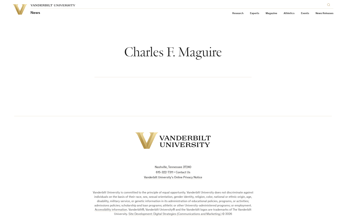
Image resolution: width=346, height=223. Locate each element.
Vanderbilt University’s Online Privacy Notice (173, 177)
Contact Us (183, 172)
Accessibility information (111, 209)
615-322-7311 (164, 172)
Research (237, 13)
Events (305, 13)
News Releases (324, 13)
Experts (254, 13)
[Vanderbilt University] (173, 141)
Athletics (289, 13)
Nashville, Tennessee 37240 (173, 167)
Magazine (271, 13)
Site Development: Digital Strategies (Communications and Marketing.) (174, 214)
